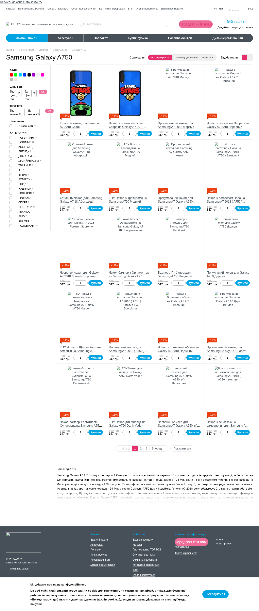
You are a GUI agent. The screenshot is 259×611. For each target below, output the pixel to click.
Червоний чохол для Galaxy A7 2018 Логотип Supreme (79, 274)
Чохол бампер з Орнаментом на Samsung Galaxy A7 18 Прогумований (129, 276)
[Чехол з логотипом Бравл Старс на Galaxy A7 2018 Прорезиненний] (130, 93)
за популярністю (160, 57)
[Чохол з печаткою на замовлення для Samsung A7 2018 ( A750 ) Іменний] (228, 392)
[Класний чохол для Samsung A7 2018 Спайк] (81, 93)
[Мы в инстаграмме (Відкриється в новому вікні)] (206, 9)
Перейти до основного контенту (21, 1)
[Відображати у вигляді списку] (250, 57)
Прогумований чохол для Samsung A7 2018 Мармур (176, 125)
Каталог (10, 8)
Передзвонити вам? (196, 24)
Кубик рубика (138, 38)
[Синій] (25, 75)
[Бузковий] (34, 75)
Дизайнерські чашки (227, 38)
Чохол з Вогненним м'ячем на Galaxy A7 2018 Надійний (178, 349)
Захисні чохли (26, 38)
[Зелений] (16, 75)
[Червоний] (11, 75)
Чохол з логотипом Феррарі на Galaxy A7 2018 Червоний (228, 125)
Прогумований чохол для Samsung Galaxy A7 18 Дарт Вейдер (226, 350)
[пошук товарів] (165, 24)
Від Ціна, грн (13, 95)
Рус (215, 8)
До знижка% (33, 112)
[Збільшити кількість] (85, 133)
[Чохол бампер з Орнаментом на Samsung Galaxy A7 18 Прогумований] (130, 242)
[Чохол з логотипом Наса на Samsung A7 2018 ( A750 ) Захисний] (228, 167)
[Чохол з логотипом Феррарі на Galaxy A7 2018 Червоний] (228, 93)
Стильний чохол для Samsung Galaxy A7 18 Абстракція (81, 199)
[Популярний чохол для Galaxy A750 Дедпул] (228, 242)
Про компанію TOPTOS (31, 8)
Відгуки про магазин (172, 8)
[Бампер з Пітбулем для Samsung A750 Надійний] (179, 242)
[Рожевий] (42, 75)
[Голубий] (20, 75)
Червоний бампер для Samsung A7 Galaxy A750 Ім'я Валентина (178, 425)
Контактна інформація (112, 8)
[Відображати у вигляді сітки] (244, 57)
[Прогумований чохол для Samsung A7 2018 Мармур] (179, 93)
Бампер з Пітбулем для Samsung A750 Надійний (175, 274)
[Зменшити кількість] (75, 133)
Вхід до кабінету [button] (143, 539)
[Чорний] (29, 75)
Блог (130, 8)
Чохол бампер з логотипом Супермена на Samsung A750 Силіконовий (80, 425)
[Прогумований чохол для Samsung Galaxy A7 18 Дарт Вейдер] (228, 317)
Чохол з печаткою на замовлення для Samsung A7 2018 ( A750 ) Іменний (227, 425)
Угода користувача (147, 8)
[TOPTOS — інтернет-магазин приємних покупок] (23, 542)
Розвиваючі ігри (180, 38)
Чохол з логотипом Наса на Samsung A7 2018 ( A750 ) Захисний (226, 201)
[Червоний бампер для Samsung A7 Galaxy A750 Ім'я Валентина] (179, 392)
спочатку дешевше (186, 57)
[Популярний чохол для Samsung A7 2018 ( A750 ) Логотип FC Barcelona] (130, 317)
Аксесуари (65, 38)
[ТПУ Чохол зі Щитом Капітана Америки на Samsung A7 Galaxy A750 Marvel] (81, 317)
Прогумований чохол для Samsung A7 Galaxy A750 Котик (175, 201)
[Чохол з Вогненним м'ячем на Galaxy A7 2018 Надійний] (179, 317)
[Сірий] (11, 79)
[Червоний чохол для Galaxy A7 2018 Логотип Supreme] (81, 242)
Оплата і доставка (58, 8)
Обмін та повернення (83, 8)
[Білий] (38, 75)
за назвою (208, 57)
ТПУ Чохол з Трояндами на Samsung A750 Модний (128, 199)
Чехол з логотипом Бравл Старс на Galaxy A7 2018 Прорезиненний (126, 126)
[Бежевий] (16, 79)
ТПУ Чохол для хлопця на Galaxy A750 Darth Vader (127, 423)
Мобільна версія (19, 568)
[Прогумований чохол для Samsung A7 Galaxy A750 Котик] (179, 167)
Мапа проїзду (223, 543)
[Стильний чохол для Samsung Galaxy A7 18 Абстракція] (81, 167)
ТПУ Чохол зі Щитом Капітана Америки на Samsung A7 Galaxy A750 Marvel (80, 350)
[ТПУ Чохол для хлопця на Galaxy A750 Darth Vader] (130, 392)
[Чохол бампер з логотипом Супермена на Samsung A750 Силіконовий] (81, 392)
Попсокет (101, 38)
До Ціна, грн (28, 95)
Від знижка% (15, 112)
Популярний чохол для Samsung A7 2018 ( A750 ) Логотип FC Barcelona (126, 350)
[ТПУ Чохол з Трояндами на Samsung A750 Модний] (130, 167)
